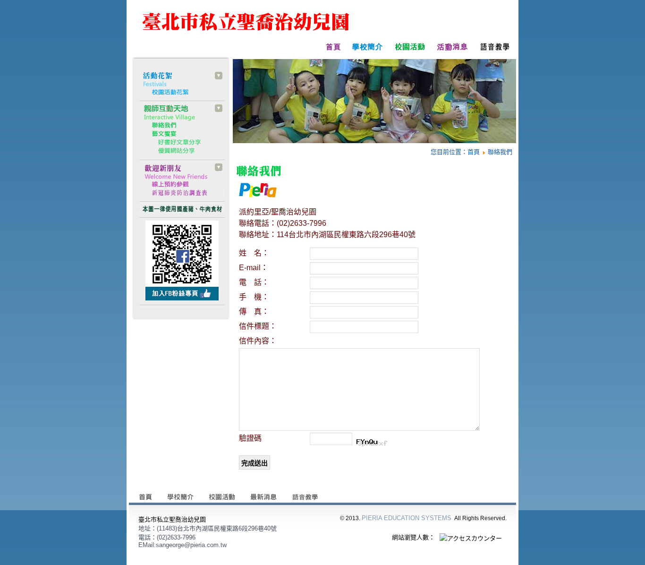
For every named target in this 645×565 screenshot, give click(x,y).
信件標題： (258, 326)
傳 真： (254, 312)
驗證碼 (250, 438)
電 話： (254, 282)
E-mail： (253, 268)
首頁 (473, 151)
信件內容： (258, 341)
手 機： (254, 297)
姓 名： (254, 253)
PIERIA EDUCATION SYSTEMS (406, 518)
